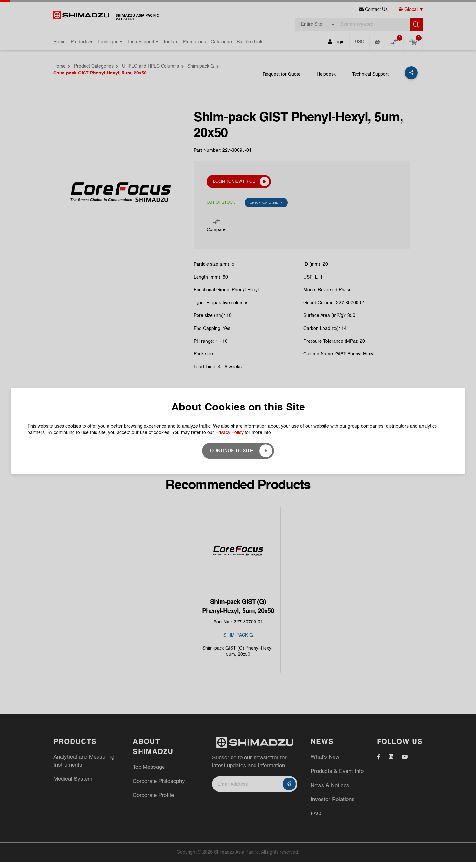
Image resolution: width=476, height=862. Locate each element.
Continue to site (231, 451)
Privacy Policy (229, 433)
